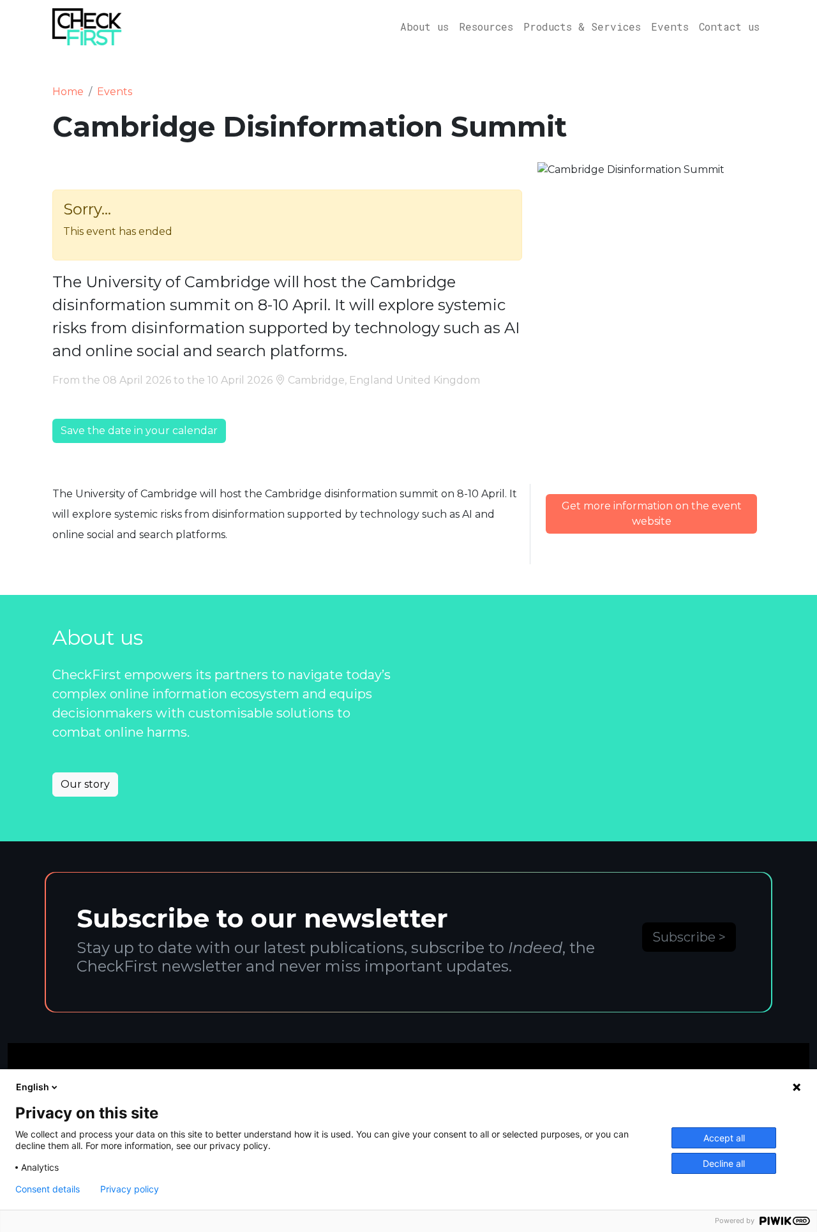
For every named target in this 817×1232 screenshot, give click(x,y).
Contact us (729, 26)
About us (424, 26)
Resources (486, 26)
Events (670, 26)
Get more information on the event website (652, 513)
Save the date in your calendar (139, 430)
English (32, 1086)
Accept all (724, 1137)
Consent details (47, 1189)
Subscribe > (689, 937)
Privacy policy (129, 1189)
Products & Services (582, 26)
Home (68, 92)
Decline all (724, 1163)
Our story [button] (85, 784)
